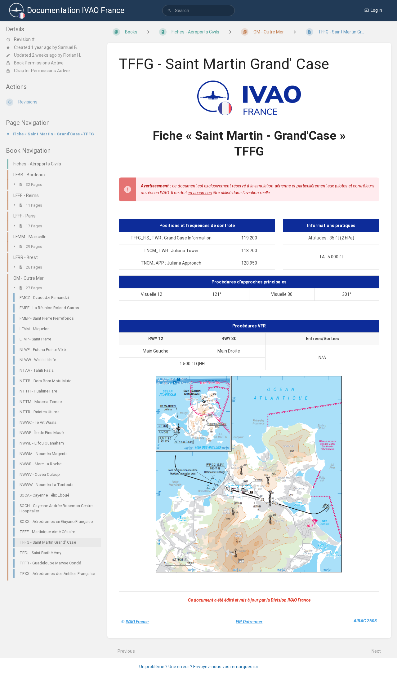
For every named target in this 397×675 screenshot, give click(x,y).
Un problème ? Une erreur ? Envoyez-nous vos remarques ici (198, 666)
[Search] (169, 10)
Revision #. (25, 39)
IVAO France (137, 621)
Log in (376, 10)
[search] (198, 10)
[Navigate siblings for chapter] (230, 31)
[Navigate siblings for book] (148, 31)
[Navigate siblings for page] (294, 31)
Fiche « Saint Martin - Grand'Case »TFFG (53, 134)
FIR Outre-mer (249, 621)
